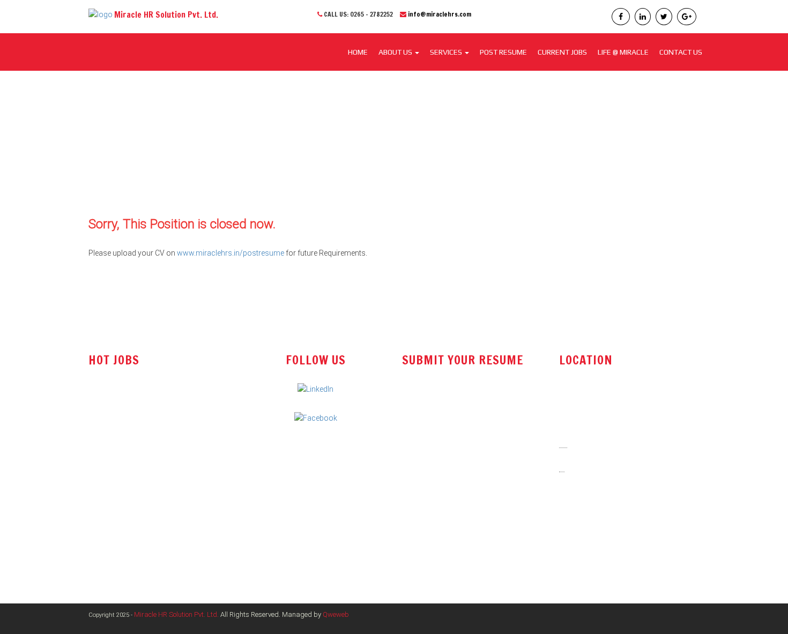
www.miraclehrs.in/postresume (230, 253)
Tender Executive (116, 445)
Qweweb (336, 614)
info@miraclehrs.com (439, 14)
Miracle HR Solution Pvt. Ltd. (176, 614)
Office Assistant (115, 423)
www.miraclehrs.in (597, 543)
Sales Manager (113, 487)
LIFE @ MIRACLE (623, 52)
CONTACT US (680, 52)
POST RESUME (503, 52)
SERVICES (447, 52)
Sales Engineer (113, 401)
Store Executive (114, 466)
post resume (430, 430)
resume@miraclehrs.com (453, 402)
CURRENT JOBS (562, 52)
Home (358, 52)
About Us (396, 52)
